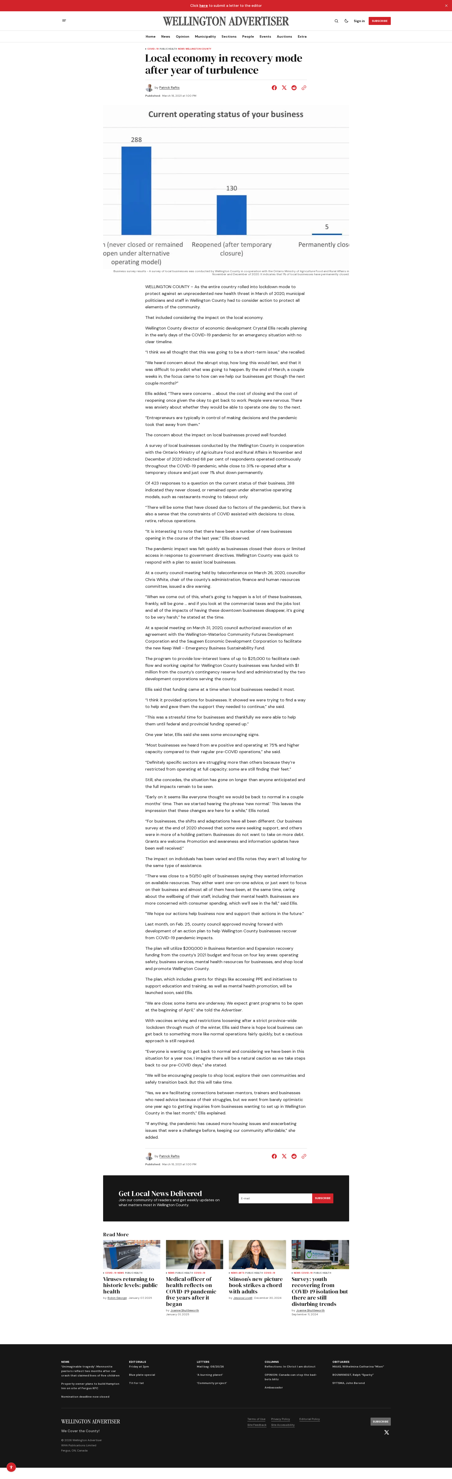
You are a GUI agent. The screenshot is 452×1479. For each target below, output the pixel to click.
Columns (271, 1362)
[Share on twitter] (284, 88)
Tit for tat (136, 1383)
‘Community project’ (212, 1383)
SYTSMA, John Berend (348, 1383)
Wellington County (198, 49)
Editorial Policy (309, 1419)
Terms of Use (256, 1419)
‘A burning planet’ (210, 1375)
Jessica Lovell (242, 1298)
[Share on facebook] (275, 88)
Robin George (117, 1298)
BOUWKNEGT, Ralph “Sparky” (353, 1375)
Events (265, 36)
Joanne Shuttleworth (184, 1310)
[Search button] (336, 21)
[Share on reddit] (294, 88)
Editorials (137, 1362)
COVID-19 (153, 49)
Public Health (168, 49)
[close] (446, 5)
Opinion (182, 36)
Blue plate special (142, 1375)
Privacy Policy (280, 1419)
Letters (203, 1362)
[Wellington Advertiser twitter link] (386, 1432)
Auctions (284, 36)
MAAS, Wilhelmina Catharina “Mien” (358, 1366)
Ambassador (274, 1387)
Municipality (205, 36)
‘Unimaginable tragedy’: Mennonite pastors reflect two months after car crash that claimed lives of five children (90, 1371)
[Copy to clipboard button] (303, 88)
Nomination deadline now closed (85, 1397)
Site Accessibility (283, 1425)
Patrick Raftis (169, 88)
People (248, 36)
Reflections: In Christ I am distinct (290, 1366)
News (165, 36)
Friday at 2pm (139, 1366)
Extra (302, 36)
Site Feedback (256, 1425)
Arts (241, 1273)
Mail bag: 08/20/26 (210, 1366)
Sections (229, 36)
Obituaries (340, 1362)
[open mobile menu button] (64, 21)
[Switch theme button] (346, 21)
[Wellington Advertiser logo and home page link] (226, 21)
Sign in (359, 21)
